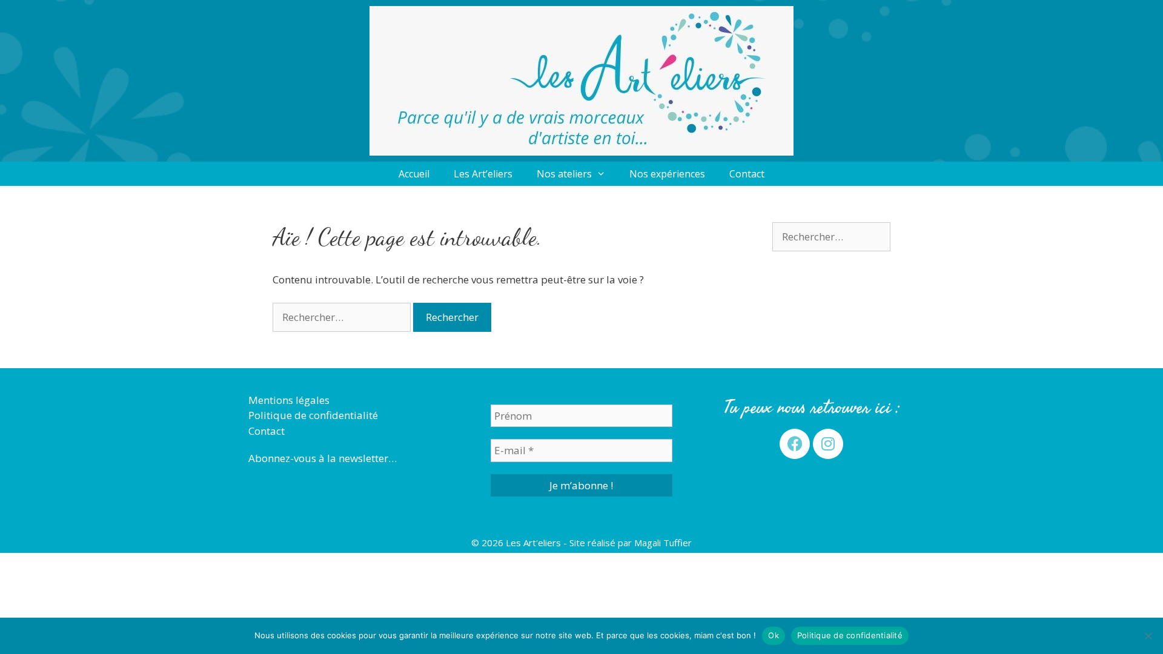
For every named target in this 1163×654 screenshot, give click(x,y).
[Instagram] (828, 444)
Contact (746, 173)
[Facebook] (795, 444)
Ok (773, 635)
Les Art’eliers (483, 173)
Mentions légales (289, 400)
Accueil (414, 173)
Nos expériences (667, 173)
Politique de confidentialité (313, 415)
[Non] (1148, 636)
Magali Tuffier (663, 543)
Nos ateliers (564, 173)
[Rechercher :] (343, 317)
